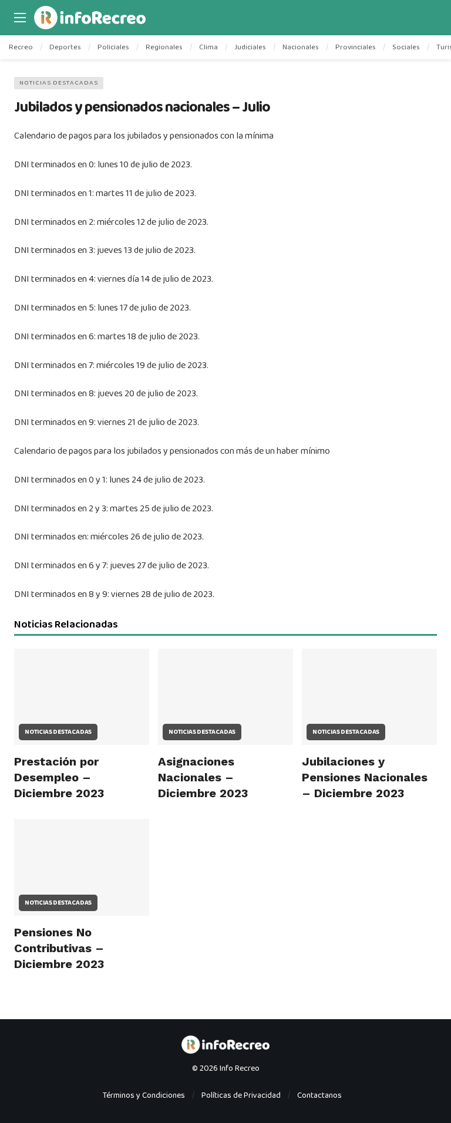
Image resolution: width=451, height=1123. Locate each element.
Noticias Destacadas (58, 82)
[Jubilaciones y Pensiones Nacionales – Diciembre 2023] (369, 697)
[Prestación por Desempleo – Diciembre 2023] (81, 697)
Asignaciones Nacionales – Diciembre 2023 (203, 777)
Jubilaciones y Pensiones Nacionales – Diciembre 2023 (365, 777)
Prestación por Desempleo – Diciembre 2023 (59, 777)
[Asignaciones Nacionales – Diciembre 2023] (225, 697)
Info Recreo (240, 1068)
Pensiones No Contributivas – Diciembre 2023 (59, 948)
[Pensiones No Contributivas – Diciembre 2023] (81, 867)
